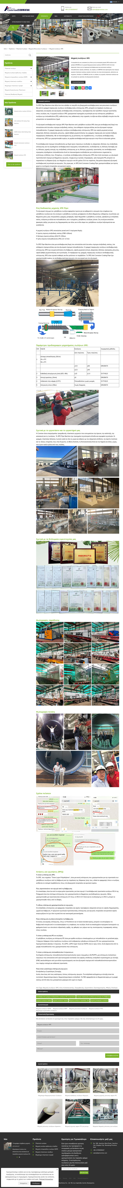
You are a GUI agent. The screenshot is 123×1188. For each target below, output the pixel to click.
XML (74, 1178)
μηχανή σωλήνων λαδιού (44, 1000)
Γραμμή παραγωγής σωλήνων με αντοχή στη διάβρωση (93, 996)
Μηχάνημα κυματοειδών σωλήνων (46, 1010)
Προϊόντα (44, 16)
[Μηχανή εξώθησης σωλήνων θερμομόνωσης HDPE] (77, 1080)
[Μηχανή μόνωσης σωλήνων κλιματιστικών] (50, 1111)
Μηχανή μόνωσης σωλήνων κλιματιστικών (50, 1126)
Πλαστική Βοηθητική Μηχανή (13, 94)
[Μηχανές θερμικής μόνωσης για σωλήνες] (105, 1111)
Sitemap (65, 1178)
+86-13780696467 (71, 9)
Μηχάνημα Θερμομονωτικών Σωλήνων (50, 1095)
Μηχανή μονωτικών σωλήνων (38, 49)
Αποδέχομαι (36, 1183)
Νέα (56, 16)
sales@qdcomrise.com (100, 9)
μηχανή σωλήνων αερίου (60, 1000)
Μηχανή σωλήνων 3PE (56, 49)
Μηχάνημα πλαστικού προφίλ (14, 85)
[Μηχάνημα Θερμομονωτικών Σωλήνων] (50, 1080)
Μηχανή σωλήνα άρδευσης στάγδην (16, 72)
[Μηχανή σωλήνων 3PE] (44, 93)
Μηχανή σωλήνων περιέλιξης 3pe (79, 1000)
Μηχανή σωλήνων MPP (60, 1008)
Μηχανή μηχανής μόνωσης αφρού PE (105, 1095)
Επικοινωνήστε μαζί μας (21, 22)
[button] (17, 1157)
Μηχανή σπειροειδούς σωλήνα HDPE (16, 77)
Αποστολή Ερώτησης (85, 16)
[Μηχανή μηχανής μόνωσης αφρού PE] (105, 1080)
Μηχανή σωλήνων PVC (96, 1008)
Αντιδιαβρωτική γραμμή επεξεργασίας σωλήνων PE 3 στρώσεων (56, 996)
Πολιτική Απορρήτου (46, 1179)
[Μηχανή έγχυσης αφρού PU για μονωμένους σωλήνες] (77, 1111)
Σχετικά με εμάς (28, 16)
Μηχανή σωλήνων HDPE (43, 1008)
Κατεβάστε (68, 16)
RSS (70, 1178)
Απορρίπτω (23, 1183)
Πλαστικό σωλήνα (21, 49)
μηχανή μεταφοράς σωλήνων (99, 1000)
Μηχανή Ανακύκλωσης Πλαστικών (15, 90)
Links (59, 1178)
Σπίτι (13, 16)
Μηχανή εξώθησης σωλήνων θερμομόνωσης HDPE (78, 1095)
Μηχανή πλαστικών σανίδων (13, 81)
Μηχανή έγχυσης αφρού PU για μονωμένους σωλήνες (78, 1126)
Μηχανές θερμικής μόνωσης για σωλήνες (105, 1126)
